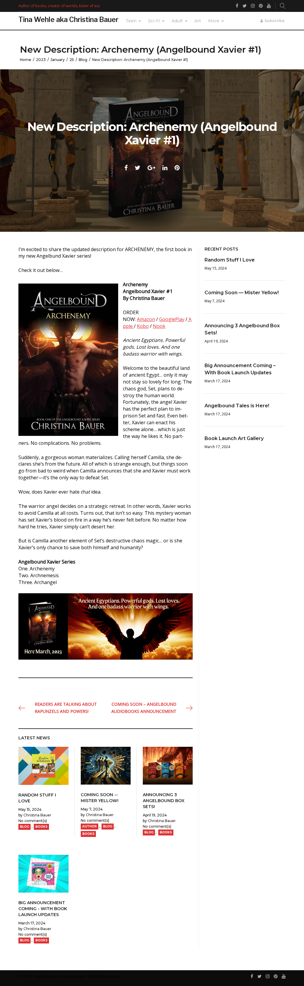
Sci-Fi (154, 21)
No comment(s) (32, 820)
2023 (41, 59)
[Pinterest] (276, 976)
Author (89, 826)
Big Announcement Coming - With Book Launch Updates (42, 908)
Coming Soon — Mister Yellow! (242, 292)
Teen (131, 21)
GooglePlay (171, 319)
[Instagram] (268, 976)
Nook (159, 326)
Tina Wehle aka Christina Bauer (68, 19)
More (213, 21)
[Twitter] (259, 976)
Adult (177, 21)
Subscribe (274, 20)
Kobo (143, 326)
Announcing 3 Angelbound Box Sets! (163, 800)
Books (41, 827)
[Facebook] (252, 976)
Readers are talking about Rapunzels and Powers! (66, 707)
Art (197, 21)
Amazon (146, 319)
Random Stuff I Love (230, 260)
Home (25, 59)
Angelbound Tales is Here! (237, 406)
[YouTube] (284, 976)
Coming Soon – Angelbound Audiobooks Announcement (143, 707)
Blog (83, 59)
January (57, 59)
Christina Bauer (37, 815)
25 (71, 59)
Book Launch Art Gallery (234, 438)
